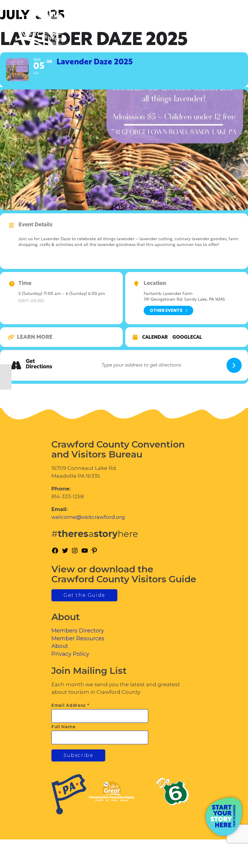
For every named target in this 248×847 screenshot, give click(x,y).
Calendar (155, 337)
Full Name (63, 726)
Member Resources (77, 638)
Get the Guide (84, 595)
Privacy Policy (70, 654)
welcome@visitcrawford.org (88, 517)
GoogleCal (187, 337)
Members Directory (77, 630)
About (59, 646)
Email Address (70, 705)
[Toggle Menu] (226, 30)
